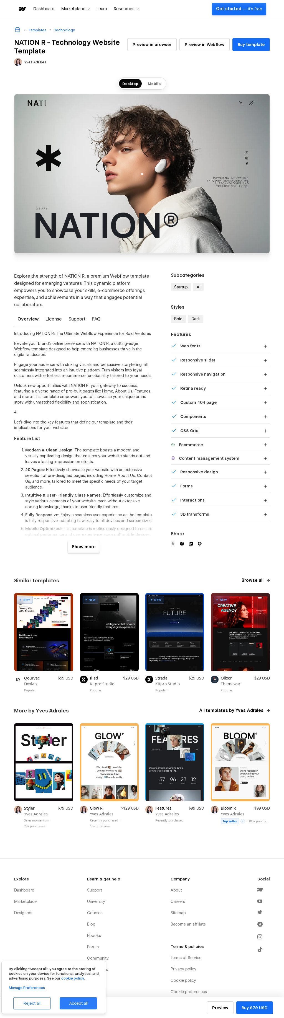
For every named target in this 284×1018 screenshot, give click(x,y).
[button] (75, 9)
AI (198, 287)
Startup (181, 287)
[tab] (28, 319)
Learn (102, 8)
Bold (178, 319)
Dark (195, 319)
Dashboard (44, 8)
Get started (239, 8)
